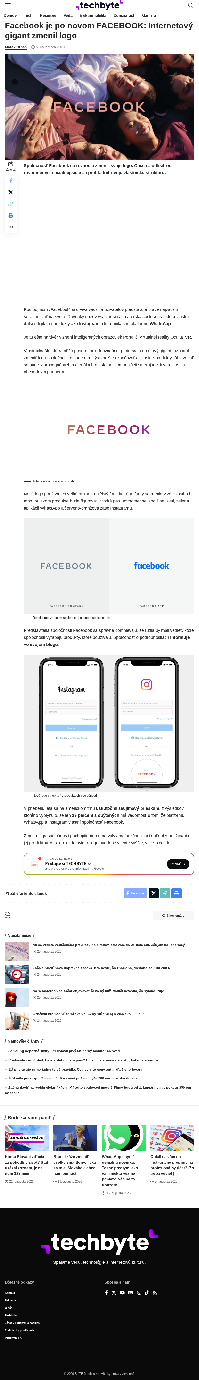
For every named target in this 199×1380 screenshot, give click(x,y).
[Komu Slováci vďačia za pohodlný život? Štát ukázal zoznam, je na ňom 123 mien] (27, 1138)
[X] (114, 1293)
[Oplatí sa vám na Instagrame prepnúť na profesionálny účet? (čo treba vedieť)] (172, 1138)
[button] (9, 5)
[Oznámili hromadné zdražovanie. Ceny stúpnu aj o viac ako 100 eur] (17, 1021)
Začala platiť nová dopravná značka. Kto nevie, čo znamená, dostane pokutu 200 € (101, 968)
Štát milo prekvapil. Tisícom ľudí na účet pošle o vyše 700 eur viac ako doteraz (73, 1078)
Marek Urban (16, 47)
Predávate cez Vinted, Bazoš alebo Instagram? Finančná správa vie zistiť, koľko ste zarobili (84, 1060)
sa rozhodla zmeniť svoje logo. (101, 165)
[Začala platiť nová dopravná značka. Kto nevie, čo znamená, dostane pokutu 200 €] (17, 974)
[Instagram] (139, 1293)
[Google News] (131, 1293)
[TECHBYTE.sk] (99, 5)
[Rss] (155, 1293)
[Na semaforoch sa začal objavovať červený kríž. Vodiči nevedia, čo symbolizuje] (17, 997)
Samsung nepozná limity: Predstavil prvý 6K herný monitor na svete (64, 1051)
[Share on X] (11, 192)
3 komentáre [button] (175, 915)
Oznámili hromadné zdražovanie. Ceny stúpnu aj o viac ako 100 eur (88, 1014)
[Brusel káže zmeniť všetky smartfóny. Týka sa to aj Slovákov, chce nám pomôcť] (75, 1138)
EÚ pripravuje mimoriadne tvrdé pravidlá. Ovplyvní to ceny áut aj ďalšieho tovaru (75, 1069)
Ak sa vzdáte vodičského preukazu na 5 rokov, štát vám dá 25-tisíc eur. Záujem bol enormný (109, 945)
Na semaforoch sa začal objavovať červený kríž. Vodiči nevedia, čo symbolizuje (98, 991)
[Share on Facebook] (11, 180)
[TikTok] (146, 1293)
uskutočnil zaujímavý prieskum (127, 808)
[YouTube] (122, 1293)
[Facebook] (106, 1293)
